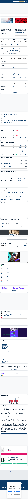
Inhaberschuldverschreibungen (6, 351)
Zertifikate (4, 12)
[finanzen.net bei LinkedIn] (14, 471)
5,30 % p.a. (25, 90)
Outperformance (4, 358)
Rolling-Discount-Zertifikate (5, 359)
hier (21, 246)
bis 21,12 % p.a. (13, 45)
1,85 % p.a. (14, 90)
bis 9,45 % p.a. (13, 44)
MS (7, 277)
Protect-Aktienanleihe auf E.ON (5, 163)
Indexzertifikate (4, 350)
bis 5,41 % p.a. (19, 47)
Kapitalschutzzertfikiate (5, 352)
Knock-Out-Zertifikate (5, 353)
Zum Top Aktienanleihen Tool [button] (14, 79)
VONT (8, 281)
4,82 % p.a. (19, 76)
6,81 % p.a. (14, 86)
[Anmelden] (26, 1)
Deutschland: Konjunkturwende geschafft (10, 122)
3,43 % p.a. (19, 74)
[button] (16, 1)
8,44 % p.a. (14, 77)
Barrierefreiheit (20, 478)
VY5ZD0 (2, 227)
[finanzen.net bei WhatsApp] (18, 471)
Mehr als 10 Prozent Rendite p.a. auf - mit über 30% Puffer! (12, 192)
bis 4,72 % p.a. (25, 47)
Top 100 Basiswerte (3, 243)
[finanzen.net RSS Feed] (19, 471)
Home (1, 12)
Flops (5, 173)
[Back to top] (26, 498)
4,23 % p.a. (14, 74)
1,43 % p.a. (20, 90)
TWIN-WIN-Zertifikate (5, 361)
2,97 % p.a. (14, 62)
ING (7, 269)
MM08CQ (2, 223)
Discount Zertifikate (3, 468)
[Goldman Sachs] (2, 268)
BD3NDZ (2, 226)
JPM (7, 273)
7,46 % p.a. (25, 85)
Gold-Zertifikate (4, 348)
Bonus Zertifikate (8, 468)
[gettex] (1, 267)
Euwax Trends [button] (14, 290)
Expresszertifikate (4, 345)
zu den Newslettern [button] (14, 369)
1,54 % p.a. (14, 65)
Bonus (25, 130)
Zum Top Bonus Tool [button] (14, 67)
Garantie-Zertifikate (4, 347)
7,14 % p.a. (19, 77)
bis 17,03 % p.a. (19, 45)
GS (7, 268)
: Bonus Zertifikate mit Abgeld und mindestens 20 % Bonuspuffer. (11, 198)
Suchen (25, 245)
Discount (21, 130)
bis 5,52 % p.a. (19, 48)
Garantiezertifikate (17, 468)
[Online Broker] (5, 1)
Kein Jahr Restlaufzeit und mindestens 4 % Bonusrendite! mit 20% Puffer (12, 196)
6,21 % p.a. (14, 73)
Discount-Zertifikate (4, 344)
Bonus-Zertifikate (4, 343)
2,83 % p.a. (14, 85)
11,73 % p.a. (25, 86)
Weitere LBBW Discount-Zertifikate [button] (14, 50)
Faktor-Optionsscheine (5, 346)
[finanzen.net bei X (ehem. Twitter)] (13, 471)
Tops (2, 173)
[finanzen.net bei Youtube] (11, 471)
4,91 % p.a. (14, 89)
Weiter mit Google (14, 491)
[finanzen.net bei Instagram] (8, 471)
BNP (7, 265)
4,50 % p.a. (14, 76)
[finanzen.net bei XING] (16, 471)
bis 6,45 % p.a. (13, 47)
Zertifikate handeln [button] (14, 432)
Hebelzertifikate (4, 349)
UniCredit (8, 272)
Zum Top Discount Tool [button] (14, 92)
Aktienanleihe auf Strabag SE (5, 167)
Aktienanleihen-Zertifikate (5, 342)
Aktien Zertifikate (13, 468)
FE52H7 (2, 222)
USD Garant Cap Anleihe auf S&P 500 (6, 166)
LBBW (8, 275)
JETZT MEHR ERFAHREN (14, 463)
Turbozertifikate (4, 360)
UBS (7, 280)
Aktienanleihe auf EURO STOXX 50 (5, 162)
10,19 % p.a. (25, 89)
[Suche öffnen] (24, 1)
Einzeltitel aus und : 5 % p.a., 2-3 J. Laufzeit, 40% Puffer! (11, 199)
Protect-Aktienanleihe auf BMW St (5, 160)
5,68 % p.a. (19, 73)
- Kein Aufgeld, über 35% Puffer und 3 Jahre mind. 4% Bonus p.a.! (12, 193)
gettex (8, 267)
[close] (19, 484)
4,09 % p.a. (25, 77)
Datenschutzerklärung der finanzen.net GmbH (14, 496)
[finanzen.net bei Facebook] (10, 471)
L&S (7, 276)
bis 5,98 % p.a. (13, 48)
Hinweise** (12, 53)
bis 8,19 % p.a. (19, 44)
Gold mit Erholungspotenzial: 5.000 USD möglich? (11, 114)
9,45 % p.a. (14, 61)
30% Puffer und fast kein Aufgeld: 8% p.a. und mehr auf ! (10, 195)
